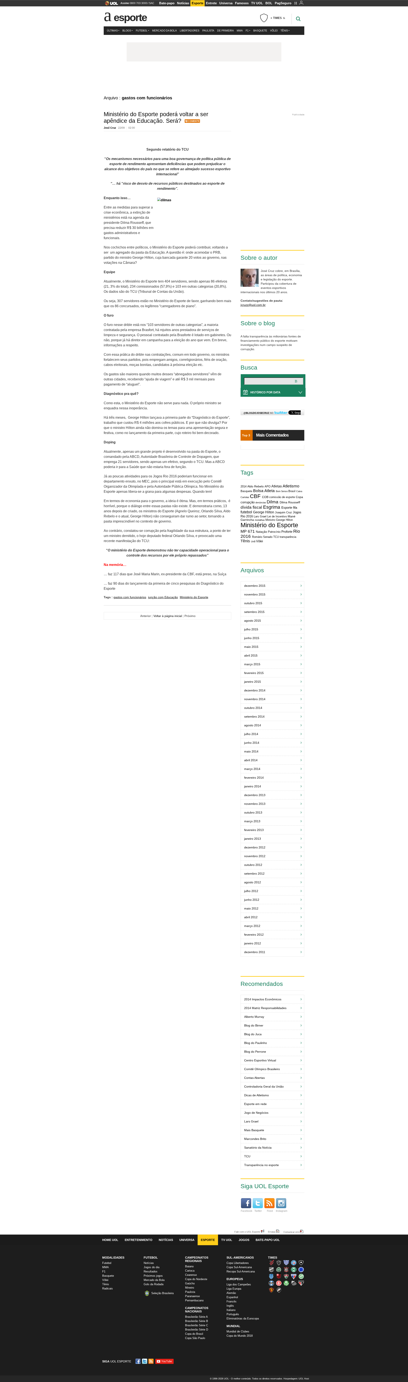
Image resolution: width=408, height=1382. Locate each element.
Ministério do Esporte (194, 597)
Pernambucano (194, 1300)
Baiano (189, 1266)
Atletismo (291, 486)
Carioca (189, 1270)
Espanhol (232, 1297)
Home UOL (110, 1240)
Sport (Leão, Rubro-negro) (271, 1289)
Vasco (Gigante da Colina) (278, 1289)
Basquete (260, 30)
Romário (257, 536)
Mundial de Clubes (238, 1331)
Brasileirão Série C (196, 1325)
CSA (271, 1276)
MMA (240, 30)
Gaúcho (190, 1283)
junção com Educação (163, 597)
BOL (268, 3)
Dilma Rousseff (290, 502)
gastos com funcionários (129, 597)
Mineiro (189, 1287)
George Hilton (263, 512)
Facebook (246, 1210)
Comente (194, 121)
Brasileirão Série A (196, 1316)
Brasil (291, 491)
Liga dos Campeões (239, 1284)
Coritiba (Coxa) (293, 1269)
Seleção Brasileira (162, 1293)
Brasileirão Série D (196, 1329)
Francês (232, 1301)
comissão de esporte (282, 497)
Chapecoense (278, 1269)
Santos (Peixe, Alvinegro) (293, 1283)
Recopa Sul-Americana (241, 1271)
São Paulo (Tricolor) (301, 1283)
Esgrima (271, 507)
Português (233, 1314)
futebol (246, 512)
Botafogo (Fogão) (301, 1262)
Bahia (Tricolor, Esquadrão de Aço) (293, 1262)
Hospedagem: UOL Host (296, 1378)
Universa (225, 3)
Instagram (281, 1210)
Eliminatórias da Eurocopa (243, 1318)
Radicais (107, 1288)
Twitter (258, 1210)
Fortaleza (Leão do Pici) (293, 1276)
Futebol (141, 30)
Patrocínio (274, 531)
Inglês (230, 1305)
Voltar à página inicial (167, 616)
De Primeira (225, 30)
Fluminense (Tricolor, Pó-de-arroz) (286, 1276)
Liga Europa (234, 1288)
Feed (270, 1210)
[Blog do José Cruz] (204, 78)
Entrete (211, 3)
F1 (247, 30)
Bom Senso (282, 491)
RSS (151, 1361)
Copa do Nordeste (196, 1279)
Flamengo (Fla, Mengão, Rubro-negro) (278, 1276)
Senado (267, 536)
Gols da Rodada (153, 1284)
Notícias (183, 3)
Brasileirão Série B (196, 1321)
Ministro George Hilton (279, 519)
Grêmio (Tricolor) (271, 1283)
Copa (299, 497)
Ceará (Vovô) (271, 1269)
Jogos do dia (151, 1267)
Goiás (301, 1276)
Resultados (150, 1271)
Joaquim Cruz (283, 512)
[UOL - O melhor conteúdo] (110, 4)
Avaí (286, 1262)
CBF (255, 496)
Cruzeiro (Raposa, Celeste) (301, 1269)
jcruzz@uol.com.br (253, 305)
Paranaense (192, 1296)
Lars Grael (260, 516)
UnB (253, 541)
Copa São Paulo (195, 1338)
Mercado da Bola (164, 30)
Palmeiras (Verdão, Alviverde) (286, 1283)
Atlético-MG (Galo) (278, 1262)
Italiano (231, 1310)
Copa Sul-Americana (239, 1267)
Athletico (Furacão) (271, 1262)
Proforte (286, 531)
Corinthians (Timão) (286, 1269)
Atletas (276, 486)
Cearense (191, 1274)
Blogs (126, 30)
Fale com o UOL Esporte (247, 1232)
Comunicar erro (291, 1232)
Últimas (112, 30)
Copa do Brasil (194, 1333)
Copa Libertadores (238, 1263)
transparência (288, 536)
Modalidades (113, 1257)
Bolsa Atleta (264, 490)
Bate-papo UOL (268, 1240)
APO (268, 486)
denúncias (260, 502)
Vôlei (274, 30)
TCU (276, 536)
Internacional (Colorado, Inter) (278, 1283)
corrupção (248, 502)
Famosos (242, 3)
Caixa (299, 491)
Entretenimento (138, 1240)
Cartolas (245, 497)
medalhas (260, 520)
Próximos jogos (153, 1275)
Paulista (208, 30)
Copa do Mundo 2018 (240, 1335)
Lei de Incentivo (277, 516)
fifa (295, 507)
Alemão (231, 1293)
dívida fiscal (251, 507)
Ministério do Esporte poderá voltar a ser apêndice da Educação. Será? (156, 117)
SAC (151, 3)
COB (265, 497)
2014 (243, 486)
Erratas (272, 1232)
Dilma (272, 501)
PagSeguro (283, 3)
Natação (261, 531)
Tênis (284, 30)
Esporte (197, 3)
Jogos (244, 1240)
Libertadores (189, 30)
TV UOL (257, 3)
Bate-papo (166, 3)
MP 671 (248, 531)
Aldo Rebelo (255, 486)
